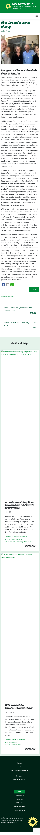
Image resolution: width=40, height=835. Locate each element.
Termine (19, 539)
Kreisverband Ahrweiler (19, 739)
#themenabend (10, 542)
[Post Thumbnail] (20, 424)
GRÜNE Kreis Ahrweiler (22, 4)
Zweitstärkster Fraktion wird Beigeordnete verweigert (20, 325)
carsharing (19, 542)
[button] (3, 284)
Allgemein (4, 296)
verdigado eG (13, 823)
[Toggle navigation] (36, 15)
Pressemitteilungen (11, 539)
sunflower (16, 820)
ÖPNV (20, 745)
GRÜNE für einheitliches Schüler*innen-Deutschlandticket (18, 706)
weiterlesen (30, 546)
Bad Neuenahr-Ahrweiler (19, 536)
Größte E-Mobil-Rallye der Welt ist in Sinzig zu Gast (20, 310)
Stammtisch (28, 542)
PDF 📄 (34, 289)
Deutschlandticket (11, 745)
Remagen (11, 296)
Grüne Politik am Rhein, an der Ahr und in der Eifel (24, 7)
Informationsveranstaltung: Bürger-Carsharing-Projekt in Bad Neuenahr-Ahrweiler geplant (19, 505)
